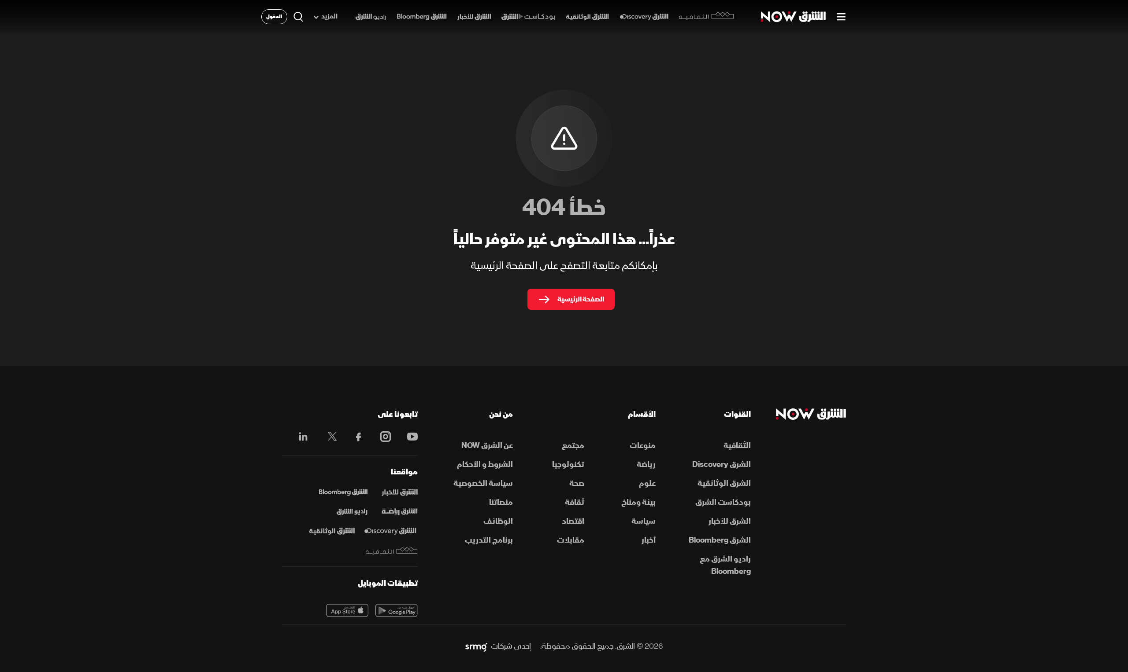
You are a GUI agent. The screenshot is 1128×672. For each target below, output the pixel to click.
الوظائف (498, 521)
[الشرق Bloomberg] (422, 17)
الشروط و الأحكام (485, 464)
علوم (647, 483)
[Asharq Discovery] (390, 531)
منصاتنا (501, 502)
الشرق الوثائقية (724, 483)
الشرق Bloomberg (720, 540)
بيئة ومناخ (638, 502)
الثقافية (737, 445)
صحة (576, 483)
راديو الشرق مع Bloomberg (725, 565)
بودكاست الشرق (723, 502)
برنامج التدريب (489, 540)
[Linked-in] (301, 437)
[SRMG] (476, 646)
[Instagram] (381, 436)
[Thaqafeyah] (392, 550)
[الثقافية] (706, 17)
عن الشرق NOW (487, 445)
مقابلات (570, 540)
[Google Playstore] (396, 610)
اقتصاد (573, 521)
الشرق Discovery (721, 464)
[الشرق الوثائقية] (587, 17)
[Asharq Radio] (352, 511)
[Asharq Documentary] (332, 531)
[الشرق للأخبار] (474, 17)
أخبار (649, 540)
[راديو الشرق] (370, 17)
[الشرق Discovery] (644, 17)
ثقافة (574, 502)
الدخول (274, 16)
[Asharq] (400, 492)
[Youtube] (408, 436)
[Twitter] (328, 436)
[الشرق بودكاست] (528, 17)
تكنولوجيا (568, 464)
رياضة (646, 464)
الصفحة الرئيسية (580, 299)
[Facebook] (354, 436)
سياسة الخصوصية (483, 483)
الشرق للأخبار (730, 521)
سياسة (643, 521)
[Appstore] (347, 610)
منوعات (643, 445)
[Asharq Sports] (400, 511)
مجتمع (573, 445)
